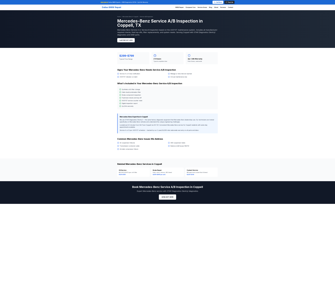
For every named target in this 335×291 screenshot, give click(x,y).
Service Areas (202, 7)
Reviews (223, 7)
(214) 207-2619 (167, 197)
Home (119, 16)
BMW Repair (179, 7)
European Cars (191, 7)
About (216, 7)
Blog (210, 7)
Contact (230, 7)
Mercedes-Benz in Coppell (130, 16)
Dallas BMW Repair (111, 7)
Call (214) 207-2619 (126, 40)
